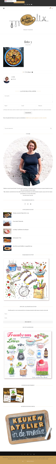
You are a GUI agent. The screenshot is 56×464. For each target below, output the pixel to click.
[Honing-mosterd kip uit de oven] (7, 215)
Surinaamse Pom (17, 238)
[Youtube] (31, 4)
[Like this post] (23, 72)
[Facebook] (24, 4)
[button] (25, 2)
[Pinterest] (27, 4)
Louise (13, 77)
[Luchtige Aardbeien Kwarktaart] (7, 231)
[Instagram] (24, 454)
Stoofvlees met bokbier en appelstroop (22, 246)
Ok (22, 461)
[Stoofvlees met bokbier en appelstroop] (7, 248)
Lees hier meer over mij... (28, 195)
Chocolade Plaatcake (18, 221)
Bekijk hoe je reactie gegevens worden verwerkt (36, 117)
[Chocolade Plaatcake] (7, 223)
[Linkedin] (29, 4)
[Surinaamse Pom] (7, 240)
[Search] (52, 8)
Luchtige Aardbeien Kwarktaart (21, 229)
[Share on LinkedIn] (29, 72)
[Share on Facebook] (25, 72)
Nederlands (9, 1)
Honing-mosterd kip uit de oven (21, 213)
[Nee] (53, 460)
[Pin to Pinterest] (28, 72)
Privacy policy (30, 461)
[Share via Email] (32, 72)
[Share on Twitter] (26, 72)
